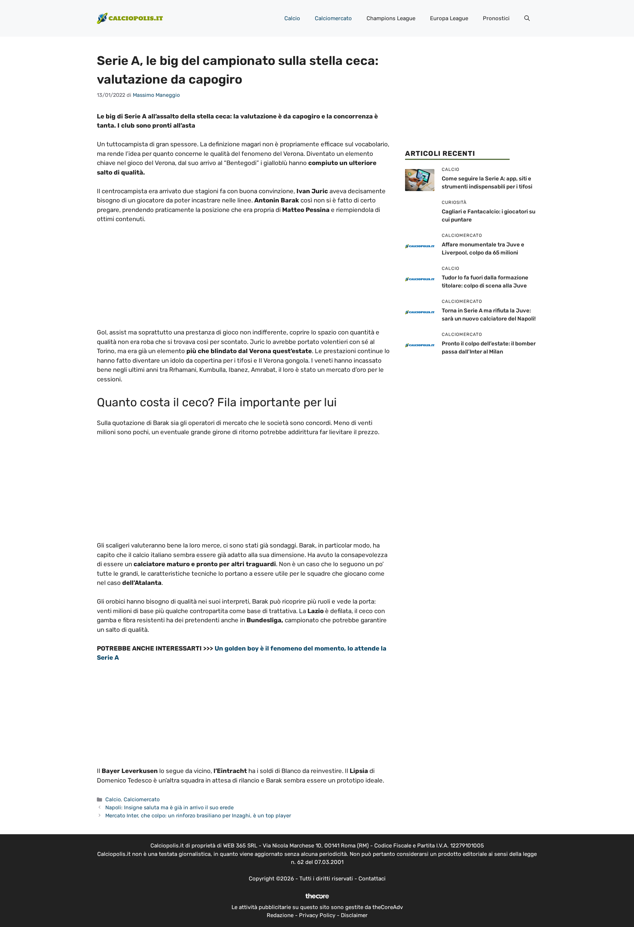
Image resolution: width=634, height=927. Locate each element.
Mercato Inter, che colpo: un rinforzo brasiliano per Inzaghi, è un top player (198, 815)
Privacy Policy (317, 915)
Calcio (292, 18)
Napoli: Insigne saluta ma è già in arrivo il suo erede (169, 807)
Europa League (449, 18)
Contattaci (372, 878)
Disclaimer (354, 915)
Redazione (280, 915)
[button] (527, 18)
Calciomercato (333, 18)
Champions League (391, 18)
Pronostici (496, 18)
